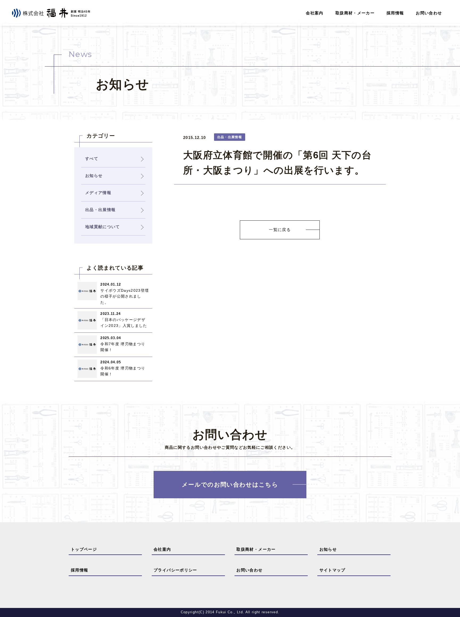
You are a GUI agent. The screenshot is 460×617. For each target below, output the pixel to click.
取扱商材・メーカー (355, 13)
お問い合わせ (429, 13)
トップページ (84, 549)
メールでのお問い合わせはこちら (230, 484)
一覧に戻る (280, 229)
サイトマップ (332, 570)
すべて (91, 158)
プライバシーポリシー (175, 570)
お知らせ (328, 549)
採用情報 (395, 13)
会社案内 (314, 13)
